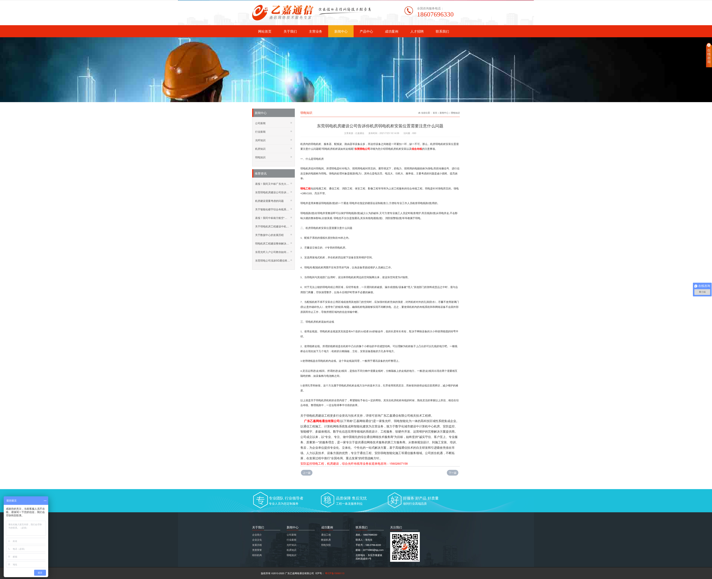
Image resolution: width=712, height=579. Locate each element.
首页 (435, 112)
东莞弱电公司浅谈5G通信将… (272, 260)
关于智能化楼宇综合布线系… (272, 209)
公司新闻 (260, 123)
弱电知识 (455, 112)
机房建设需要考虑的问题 (269, 201)
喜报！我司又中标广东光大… (272, 184)
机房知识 (260, 148)
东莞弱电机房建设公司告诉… (272, 192)
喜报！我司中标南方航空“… (271, 218)
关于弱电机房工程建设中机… (272, 226)
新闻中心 (444, 112)
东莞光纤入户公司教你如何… (272, 252)
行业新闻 (260, 131)
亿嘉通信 (359, 133)
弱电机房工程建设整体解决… (272, 243)
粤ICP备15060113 (334, 573)
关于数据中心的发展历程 (269, 235)
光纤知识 (260, 140)
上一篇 (307, 472)
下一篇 (452, 472)
